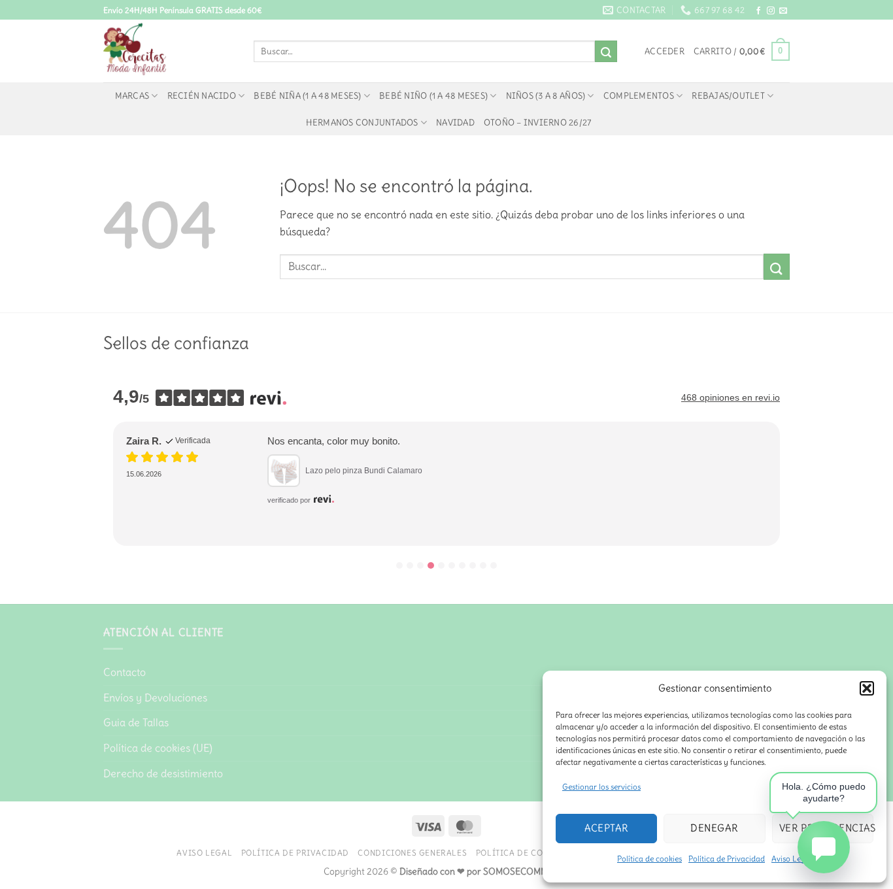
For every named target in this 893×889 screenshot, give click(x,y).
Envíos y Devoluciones (155, 697)
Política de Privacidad (726, 859)
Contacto (124, 672)
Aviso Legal (204, 853)
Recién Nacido (201, 95)
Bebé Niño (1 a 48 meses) (433, 95)
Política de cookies (649, 859)
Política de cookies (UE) (157, 747)
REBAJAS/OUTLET (728, 95)
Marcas (132, 95)
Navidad (455, 122)
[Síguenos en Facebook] (758, 11)
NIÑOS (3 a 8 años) (546, 95)
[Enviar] (606, 52)
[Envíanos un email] (783, 11)
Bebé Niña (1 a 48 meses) (307, 95)
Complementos (638, 95)
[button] (866, 688)
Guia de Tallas (136, 722)
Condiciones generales (412, 853)
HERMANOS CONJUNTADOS (362, 122)
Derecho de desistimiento (163, 773)
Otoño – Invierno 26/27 (538, 122)
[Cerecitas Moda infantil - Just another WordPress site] (168, 51)
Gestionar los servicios (601, 787)
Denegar (714, 828)
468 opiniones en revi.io (730, 397)
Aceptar (606, 828)
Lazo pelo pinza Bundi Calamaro (363, 470)
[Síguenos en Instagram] (771, 11)
